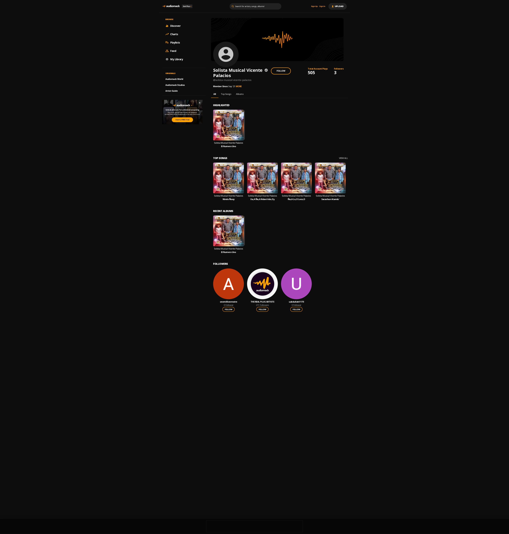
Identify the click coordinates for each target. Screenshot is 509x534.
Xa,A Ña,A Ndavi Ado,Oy (262, 199)
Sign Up (314, 6)
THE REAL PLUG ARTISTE (262, 301)
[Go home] (171, 6)
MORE (239, 86)
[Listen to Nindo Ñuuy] (228, 178)
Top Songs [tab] (226, 94)
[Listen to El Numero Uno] (228, 125)
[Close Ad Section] (199, 102)
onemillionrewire (228, 301)
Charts (174, 34)
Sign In (322, 6)
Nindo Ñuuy (228, 199)
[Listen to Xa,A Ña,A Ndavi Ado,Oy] (262, 178)
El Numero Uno (228, 146)
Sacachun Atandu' (330, 199)
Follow (281, 70)
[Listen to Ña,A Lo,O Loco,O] (296, 178)
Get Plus (187, 6)
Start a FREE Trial (182, 119)
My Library (176, 59)
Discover (175, 25)
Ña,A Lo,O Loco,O (296, 199)
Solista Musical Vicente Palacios (228, 143)
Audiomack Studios (175, 84)
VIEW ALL (343, 158)
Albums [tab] (239, 94)
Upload (339, 6)
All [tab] (214, 94)
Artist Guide (171, 90)
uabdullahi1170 (296, 301)
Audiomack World (174, 78)
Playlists (175, 42)
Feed (173, 51)
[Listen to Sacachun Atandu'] (330, 178)
